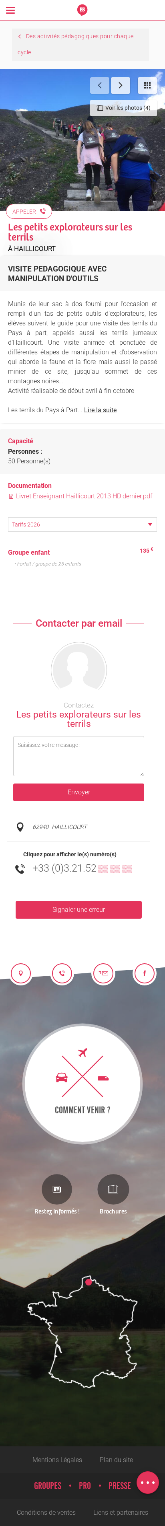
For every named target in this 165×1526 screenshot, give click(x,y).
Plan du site (116, 1460)
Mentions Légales (57, 1460)
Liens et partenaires (120, 1512)
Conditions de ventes (46, 1512)
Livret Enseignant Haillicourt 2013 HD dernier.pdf (83, 496)
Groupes (47, 1486)
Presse (120, 1486)
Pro (85, 1486)
